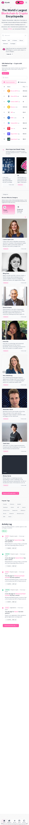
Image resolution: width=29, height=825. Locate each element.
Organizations (13, 607)
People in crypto (13, 536)
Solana (9, 516)
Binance (13, 107)
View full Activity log (9, 625)
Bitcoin (21, 40)
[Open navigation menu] (26, 2)
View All (4, 73)
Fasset (16, 611)
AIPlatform (23, 510)
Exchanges (12, 43)
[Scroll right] (25, 172)
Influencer (11, 513)
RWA (4, 516)
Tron (12, 128)
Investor (24, 507)
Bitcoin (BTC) (14, 91)
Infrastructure (6, 510)
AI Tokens (15, 40)
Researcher (15, 510)
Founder (5, 504)
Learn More (10, 53)
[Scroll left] (3, 172)
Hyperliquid (14, 139)
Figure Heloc (14, 133)
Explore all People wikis (9, 493)
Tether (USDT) (14, 101)
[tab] (9, 82)
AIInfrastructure (20, 513)
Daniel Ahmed (18, 540)
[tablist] (14, 82)
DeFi (9, 40)
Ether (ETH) (14, 96)
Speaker (19, 504)
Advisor (12, 507)
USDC (12, 117)
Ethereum (5, 43)
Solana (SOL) (14, 123)
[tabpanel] (14, 113)
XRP (12, 112)
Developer (5, 507)
